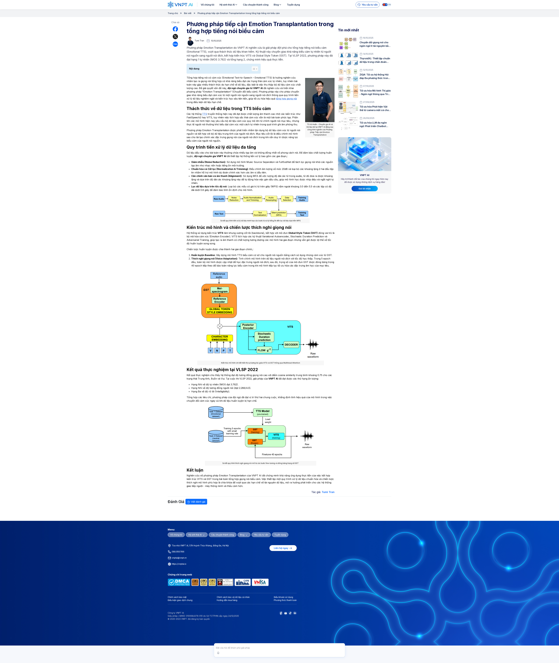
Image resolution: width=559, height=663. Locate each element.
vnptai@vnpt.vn (179, 558)
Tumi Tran (328, 492)
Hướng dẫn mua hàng (227, 600)
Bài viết (187, 13)
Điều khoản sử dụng (283, 597)
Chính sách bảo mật (177, 597)
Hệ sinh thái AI (227, 4)
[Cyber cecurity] (195, 582)
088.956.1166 (177, 551)
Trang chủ (173, 13)
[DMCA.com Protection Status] (179, 582)
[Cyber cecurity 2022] (212, 582)
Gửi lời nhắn (365, 188)
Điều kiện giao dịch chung (180, 600)
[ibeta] (225, 582)
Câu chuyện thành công (255, 4)
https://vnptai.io (178, 564)
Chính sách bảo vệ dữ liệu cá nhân (233, 597)
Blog (276, 4)
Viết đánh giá (197, 501)
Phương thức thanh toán (285, 600)
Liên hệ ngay (281, 548)
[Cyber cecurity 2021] (203, 582)
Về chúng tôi (207, 4)
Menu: (171, 529)
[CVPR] (243, 582)
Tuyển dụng (293, 4)
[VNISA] (260, 582)
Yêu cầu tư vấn (261, 534)
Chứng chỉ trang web (180, 574)
